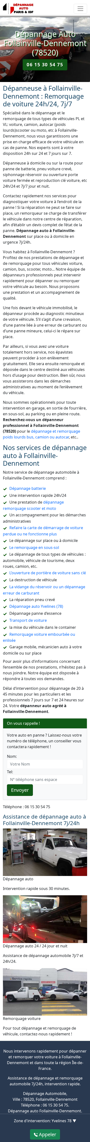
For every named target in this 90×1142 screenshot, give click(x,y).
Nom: (12, 756)
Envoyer (20, 790)
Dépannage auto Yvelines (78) (36, 606)
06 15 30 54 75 (45, 64)
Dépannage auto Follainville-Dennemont (44, 1111)
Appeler (47, 1134)
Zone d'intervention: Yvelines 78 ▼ (45, 1120)
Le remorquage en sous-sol (34, 547)
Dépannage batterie (27, 488)
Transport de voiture (28, 620)
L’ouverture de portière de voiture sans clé (47, 572)
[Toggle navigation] (80, 9)
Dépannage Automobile (44, 1093)
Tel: (10, 771)
